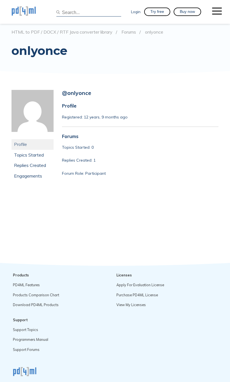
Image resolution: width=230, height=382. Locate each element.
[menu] (217, 11)
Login (136, 11)
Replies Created (30, 165)
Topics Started (29, 155)
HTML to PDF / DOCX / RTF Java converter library (62, 32)
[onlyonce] (33, 136)
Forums (128, 32)
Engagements (28, 176)
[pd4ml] (30, 12)
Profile (20, 144)
